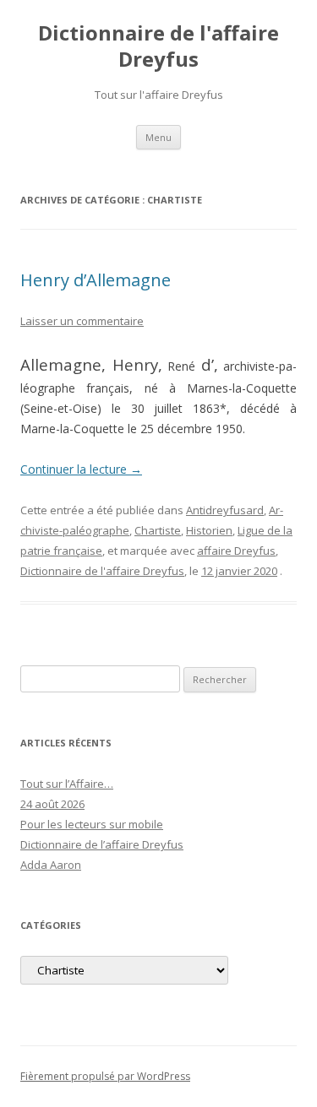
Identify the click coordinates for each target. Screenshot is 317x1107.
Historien (209, 530)
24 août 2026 (52, 803)
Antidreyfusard (225, 510)
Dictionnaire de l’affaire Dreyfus (101, 844)
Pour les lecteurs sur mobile (91, 824)
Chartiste (157, 530)
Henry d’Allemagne (95, 280)
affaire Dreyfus (236, 550)
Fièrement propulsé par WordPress (105, 1076)
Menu (158, 137)
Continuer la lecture (81, 469)
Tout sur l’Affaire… (66, 783)
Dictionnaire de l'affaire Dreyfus (158, 46)
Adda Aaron (50, 864)
